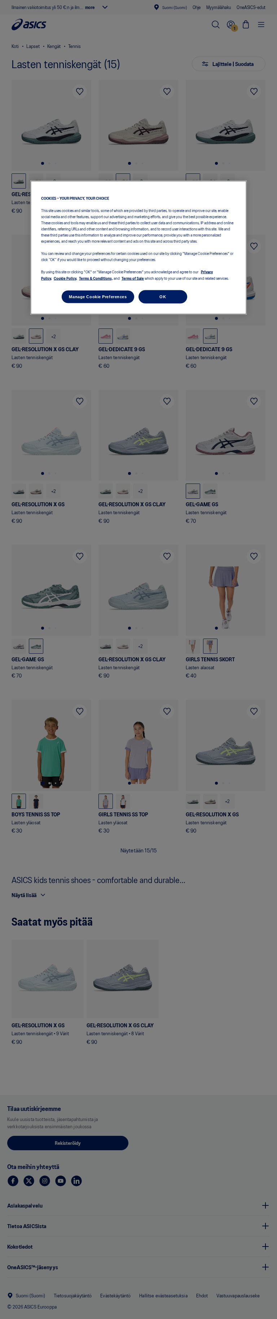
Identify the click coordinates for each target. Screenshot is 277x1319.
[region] (138, 247)
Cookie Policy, (65, 277)
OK (162, 296)
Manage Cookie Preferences (98, 296)
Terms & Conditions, (96, 277)
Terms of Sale (133, 277)
